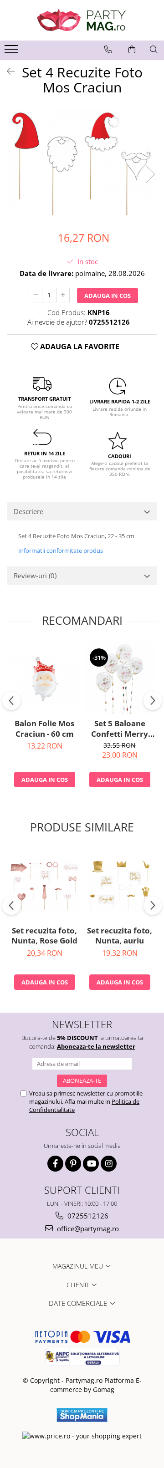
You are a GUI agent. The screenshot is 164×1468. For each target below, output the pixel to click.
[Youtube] (91, 1164)
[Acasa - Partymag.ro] (82, 20)
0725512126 (87, 1215)
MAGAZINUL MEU (78, 1266)
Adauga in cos (107, 295)
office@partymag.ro (87, 1228)
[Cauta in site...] (154, 50)
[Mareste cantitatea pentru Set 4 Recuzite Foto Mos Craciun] (63, 295)
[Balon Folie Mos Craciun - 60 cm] (44, 678)
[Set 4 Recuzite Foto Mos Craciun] (82, 164)
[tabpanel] (82, 164)
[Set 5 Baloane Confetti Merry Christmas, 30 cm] (119, 678)
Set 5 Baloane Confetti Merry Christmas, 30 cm (120, 729)
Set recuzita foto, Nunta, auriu (119, 936)
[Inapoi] (7, 71)
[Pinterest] (73, 1164)
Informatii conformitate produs (60, 550)
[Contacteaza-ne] (108, 50)
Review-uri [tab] (35, 575)
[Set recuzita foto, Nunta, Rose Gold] (44, 885)
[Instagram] (109, 1164)
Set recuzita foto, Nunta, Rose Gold (44, 936)
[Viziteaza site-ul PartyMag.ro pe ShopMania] (82, 1415)
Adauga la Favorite (78, 347)
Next (150, 174)
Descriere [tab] (28, 511)
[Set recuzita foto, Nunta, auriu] (119, 885)
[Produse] (12, 52)
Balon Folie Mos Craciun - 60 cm (44, 729)
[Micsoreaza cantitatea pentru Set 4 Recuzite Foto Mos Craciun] (35, 295)
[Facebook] (55, 1164)
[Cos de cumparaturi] (132, 50)
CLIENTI (79, 1284)
